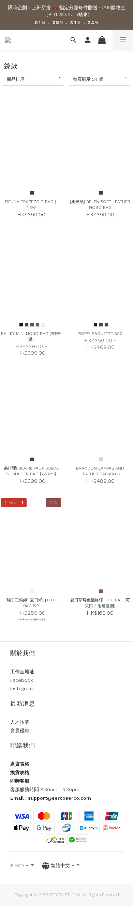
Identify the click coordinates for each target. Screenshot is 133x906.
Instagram (21, 688)
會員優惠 (19, 730)
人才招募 (19, 722)
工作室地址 (22, 671)
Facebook (21, 680)
